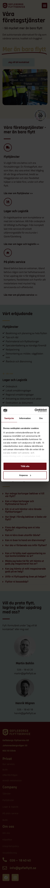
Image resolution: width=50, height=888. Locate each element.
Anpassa (23, 475)
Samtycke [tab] (9, 418)
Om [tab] (41, 418)
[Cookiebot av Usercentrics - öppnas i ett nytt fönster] (35, 410)
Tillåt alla (25, 466)
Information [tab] (25, 418)
